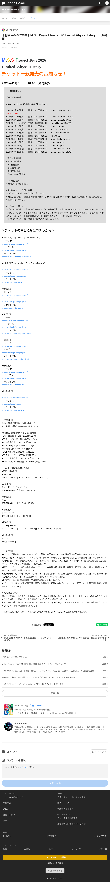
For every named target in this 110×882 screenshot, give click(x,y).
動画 (14, 18)
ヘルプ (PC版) (100, 836)
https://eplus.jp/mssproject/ (14, 250)
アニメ (6, 809)
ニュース (51, 848)
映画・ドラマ (9, 814)
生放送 (23, 18)
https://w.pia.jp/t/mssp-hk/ (13, 410)
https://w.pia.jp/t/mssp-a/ (13, 385)
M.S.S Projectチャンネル (13, 9)
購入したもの (63, 803)
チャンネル (77, 848)
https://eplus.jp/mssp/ (11, 404)
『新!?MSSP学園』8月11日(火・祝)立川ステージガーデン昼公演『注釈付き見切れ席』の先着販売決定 (48, 671)
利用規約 (7, 836)
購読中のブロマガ (65, 809)
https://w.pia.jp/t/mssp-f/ (12, 308)
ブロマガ (33, 18)
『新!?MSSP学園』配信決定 (14, 657)
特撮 (5, 820)
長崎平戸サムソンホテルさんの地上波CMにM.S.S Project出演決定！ (33, 684)
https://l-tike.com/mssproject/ (15, 244)
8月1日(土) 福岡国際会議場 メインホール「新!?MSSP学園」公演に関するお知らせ (39, 677)
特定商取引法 (53, 836)
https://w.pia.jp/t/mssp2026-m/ (15, 359)
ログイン (22, 767)
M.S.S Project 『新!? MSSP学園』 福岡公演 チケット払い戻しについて (34, 664)
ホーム (5, 18)
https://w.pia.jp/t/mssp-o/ (13, 282)
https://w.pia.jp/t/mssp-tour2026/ (16, 257)
